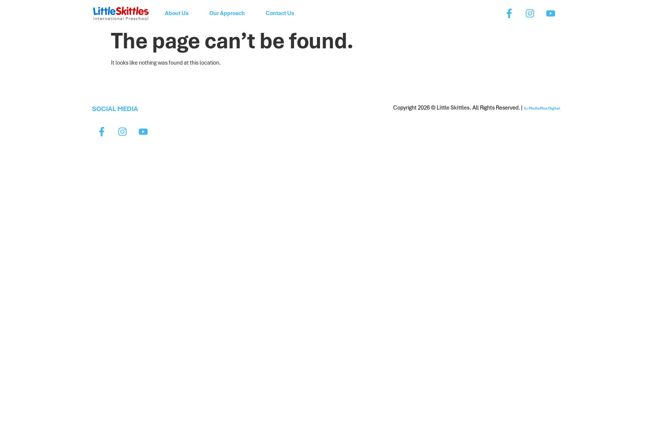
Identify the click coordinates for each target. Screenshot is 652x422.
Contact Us (280, 13)
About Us (177, 13)
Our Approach (227, 13)
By (542, 108)
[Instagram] (529, 13)
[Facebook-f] (509, 13)
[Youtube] (550, 13)
